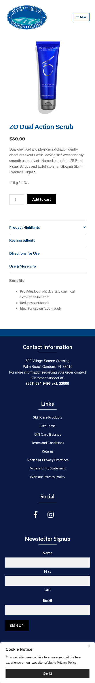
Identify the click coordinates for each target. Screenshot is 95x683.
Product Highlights (24, 227)
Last (47, 589)
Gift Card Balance (47, 434)
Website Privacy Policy (60, 662)
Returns (47, 451)
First (47, 571)
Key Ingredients (22, 240)
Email (47, 600)
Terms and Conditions (47, 442)
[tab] (47, 227)
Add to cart (41, 199)
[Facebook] (40, 514)
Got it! (47, 673)
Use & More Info (22, 266)
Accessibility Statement (48, 468)
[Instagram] (55, 514)
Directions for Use (24, 253)
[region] (47, 662)
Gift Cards (47, 426)
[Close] (90, 646)
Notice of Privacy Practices (47, 460)
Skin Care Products (47, 417)
